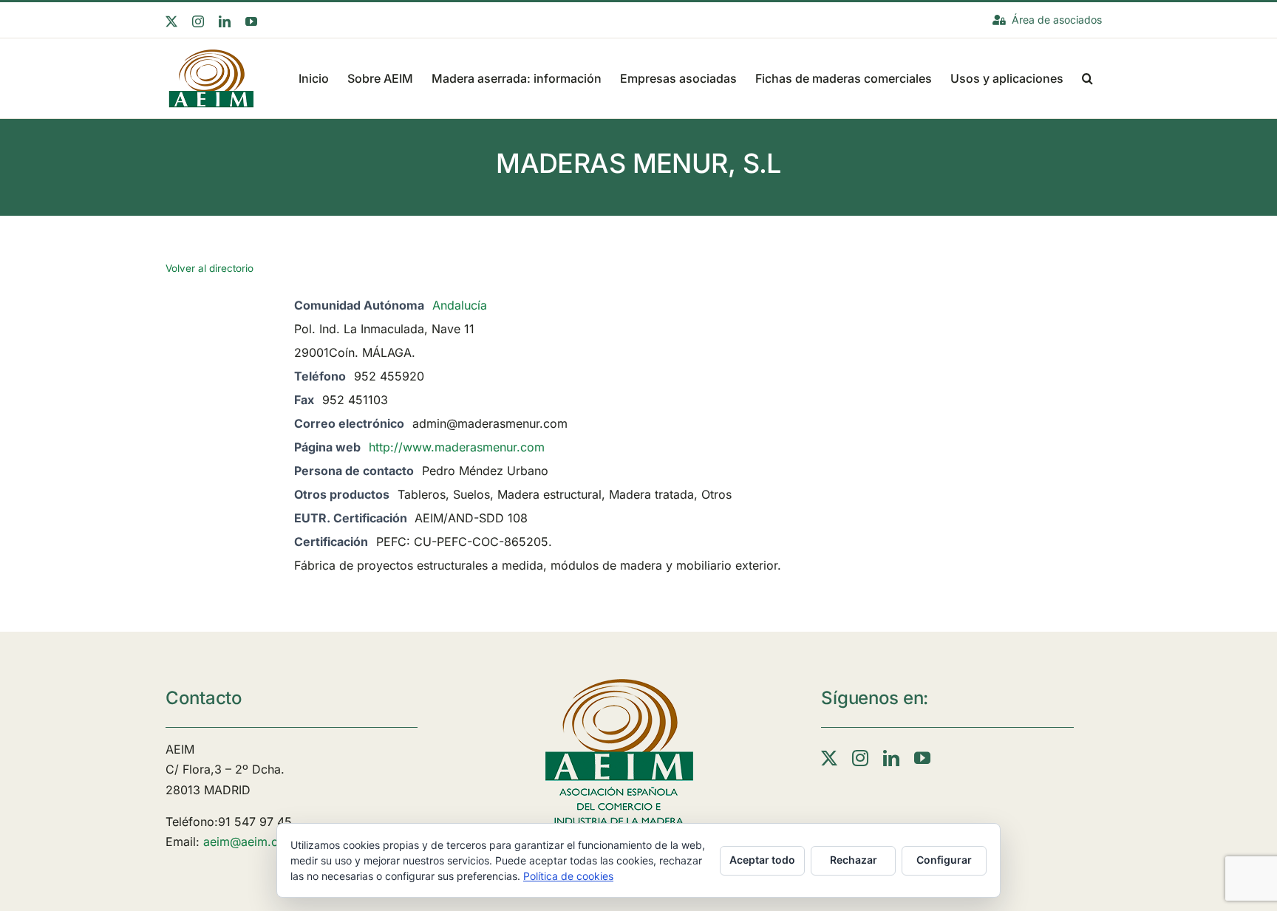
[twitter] (829, 758)
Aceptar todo (762, 859)
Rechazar (853, 859)
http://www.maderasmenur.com (457, 447)
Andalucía (459, 305)
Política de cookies (568, 876)
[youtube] (922, 758)
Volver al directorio (209, 268)
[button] (1087, 76)
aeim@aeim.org (246, 841)
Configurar (944, 859)
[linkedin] (891, 758)
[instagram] (860, 758)
